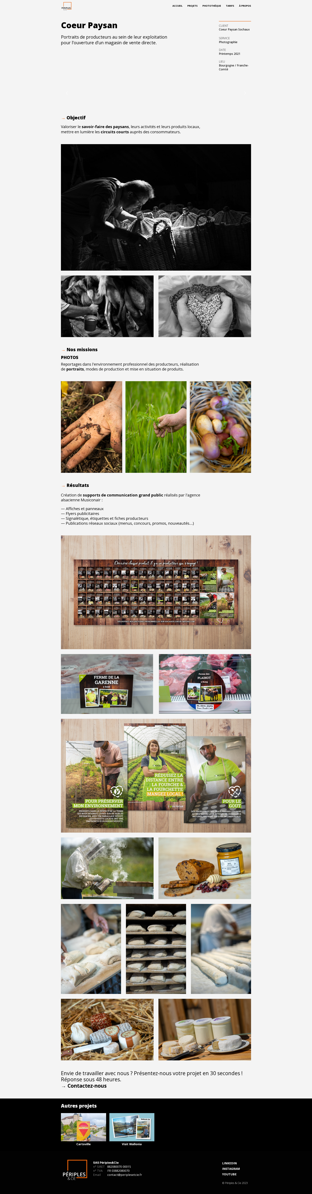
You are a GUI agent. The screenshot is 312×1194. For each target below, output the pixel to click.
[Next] (245, 93)
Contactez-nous (87, 1085)
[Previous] (67, 93)
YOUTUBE (229, 1174)
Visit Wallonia (132, 1144)
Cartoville (83, 1144)
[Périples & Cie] (66, 6)
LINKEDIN (229, 1163)
